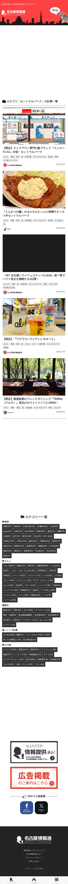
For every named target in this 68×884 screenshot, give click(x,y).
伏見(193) (18, 531)
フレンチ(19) (8, 580)
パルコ (27, 344)
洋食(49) (52, 570)
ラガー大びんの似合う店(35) (38, 635)
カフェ (34, 344)
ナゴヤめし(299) (48, 590)
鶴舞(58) (61, 531)
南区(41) (17, 551)
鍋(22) (35, 590)
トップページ (11, 882)
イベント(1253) (9, 649)
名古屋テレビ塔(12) (11, 620)
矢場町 (5, 347)
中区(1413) (21, 541)
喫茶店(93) (35, 595)
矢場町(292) (42, 526)
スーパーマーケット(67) (13, 659)
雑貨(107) (7, 654)
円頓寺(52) (40, 531)
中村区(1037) (9, 541)
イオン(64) (39, 664)
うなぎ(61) (55, 566)
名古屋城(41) (53, 615)
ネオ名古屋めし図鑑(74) (13, 635)
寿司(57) (31, 566)
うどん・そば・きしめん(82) (23, 570)
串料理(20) (42, 570)
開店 (12, 408)
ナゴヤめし (59, 220)
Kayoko (10, 412)
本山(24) (37, 536)
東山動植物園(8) (25, 615)
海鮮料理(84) (42, 566)
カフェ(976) (24, 595)
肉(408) (19, 585)
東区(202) (33, 541)
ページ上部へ (34, 882)
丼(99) (6, 570)
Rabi (9, 229)
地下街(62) (30, 659)
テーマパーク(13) (42, 610)
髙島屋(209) (43, 659)
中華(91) (6, 575)
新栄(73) (51, 531)
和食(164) (21, 566)
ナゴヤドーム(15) (29, 620)
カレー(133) (8, 585)
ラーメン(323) (19, 575)
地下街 (50, 157)
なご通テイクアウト (10, 160)
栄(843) (17, 526)
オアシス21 (53, 284)
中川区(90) (54, 546)
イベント (6, 284)
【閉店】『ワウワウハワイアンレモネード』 (29, 339)
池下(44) (16, 536)
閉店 (12, 157)
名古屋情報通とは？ (34, 854)
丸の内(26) (29, 531)
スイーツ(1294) (9, 600)
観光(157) (7, 610)
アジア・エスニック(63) (43, 580)
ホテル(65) (28, 610)
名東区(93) (28, 551)
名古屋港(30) (40, 615)
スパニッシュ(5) (23, 580)
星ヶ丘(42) (48, 536)
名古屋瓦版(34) (29, 640)
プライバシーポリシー (34, 858)
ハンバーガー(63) (10, 590)
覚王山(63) (27, 536)
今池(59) (6, 536)
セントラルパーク (39, 157)
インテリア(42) (20, 654)
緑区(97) (6, 556)
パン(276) (47, 595)
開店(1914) (23, 649)
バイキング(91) (9, 595)
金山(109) (7, 531)
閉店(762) (35, 649)
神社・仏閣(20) (9, 615)
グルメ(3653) (9, 566)
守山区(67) (39, 551)
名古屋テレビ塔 (9, 287)
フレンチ (57, 408)
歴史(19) (17, 610)
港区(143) (7, 551)
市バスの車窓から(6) (12, 640)
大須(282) (54, 526)
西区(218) (56, 541)
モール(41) (48, 654)
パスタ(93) (47, 575)
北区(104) (7, 546)
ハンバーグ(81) (44, 585)
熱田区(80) (31, 546)
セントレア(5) (45, 620)
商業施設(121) (35, 654)
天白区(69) (51, 551)
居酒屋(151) (25, 590)
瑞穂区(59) (42, 546)
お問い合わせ (34, 861)
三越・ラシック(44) (24, 664)
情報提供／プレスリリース (34, 850)
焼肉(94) (57, 585)
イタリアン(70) (33, 575)
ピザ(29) (58, 575)
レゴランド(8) (9, 625)
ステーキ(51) (30, 585)
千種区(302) (45, 541)
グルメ (5, 157)
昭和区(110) (19, 546)
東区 (45, 284)
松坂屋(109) (55, 659)
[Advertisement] (34, 62)
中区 (17, 157)
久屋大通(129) (29, 526)
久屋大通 (28, 157)
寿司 (56, 157)
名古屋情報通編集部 (14, 165)
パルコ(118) (8, 664)
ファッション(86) (48, 649)
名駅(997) (7, 526)
